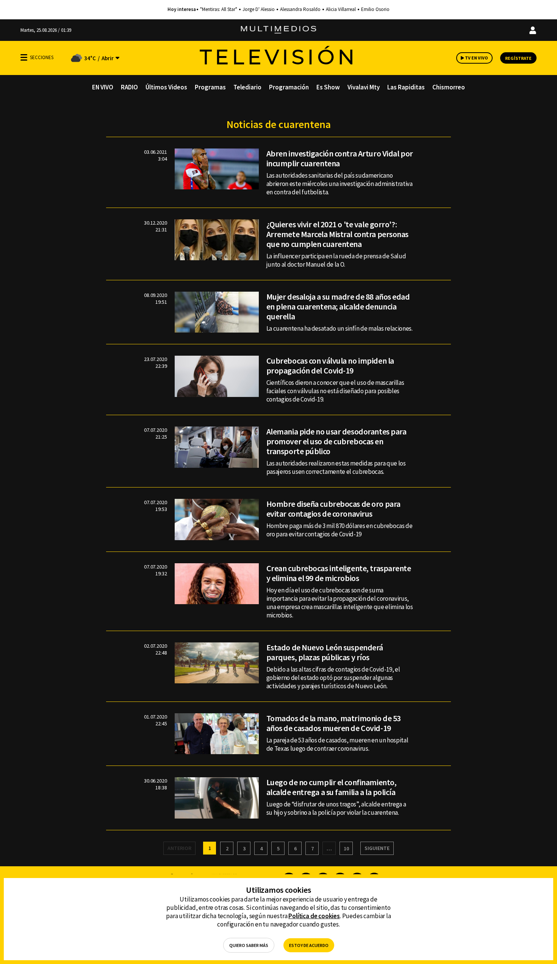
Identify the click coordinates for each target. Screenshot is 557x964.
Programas (210, 87)
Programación (289, 87)
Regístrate (518, 58)
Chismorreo (448, 87)
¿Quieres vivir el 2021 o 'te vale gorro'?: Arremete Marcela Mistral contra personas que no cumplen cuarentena (337, 234)
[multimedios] (278, 30)
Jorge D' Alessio (259, 9)
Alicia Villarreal (341, 9)
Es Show (328, 87)
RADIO (129, 87)
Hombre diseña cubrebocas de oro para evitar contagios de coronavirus (333, 508)
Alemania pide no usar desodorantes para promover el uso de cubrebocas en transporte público (336, 441)
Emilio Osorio (375, 9)
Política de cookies (314, 916)
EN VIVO (102, 87)
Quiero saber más (248, 945)
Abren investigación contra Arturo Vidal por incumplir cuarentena (339, 158)
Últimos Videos (166, 87)
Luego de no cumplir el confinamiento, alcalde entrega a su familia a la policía (331, 787)
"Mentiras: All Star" (218, 9)
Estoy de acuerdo (309, 945)
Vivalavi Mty (363, 87)
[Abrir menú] (23, 57)
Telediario (247, 87)
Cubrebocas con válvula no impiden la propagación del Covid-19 (330, 365)
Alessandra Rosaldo (300, 9)
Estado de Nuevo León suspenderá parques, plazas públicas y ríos (324, 652)
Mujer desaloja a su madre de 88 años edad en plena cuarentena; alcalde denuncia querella (338, 306)
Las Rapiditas (406, 87)
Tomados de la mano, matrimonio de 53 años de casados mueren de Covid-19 (333, 723)
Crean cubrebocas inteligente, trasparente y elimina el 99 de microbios (338, 573)
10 (346, 848)
